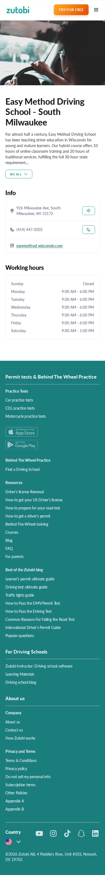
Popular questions (19, 635)
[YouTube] (39, 833)
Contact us (14, 729)
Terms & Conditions (21, 760)
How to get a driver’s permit (27, 515)
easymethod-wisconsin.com (39, 245)
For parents (14, 556)
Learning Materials (19, 674)
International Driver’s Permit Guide (33, 627)
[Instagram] (53, 833)
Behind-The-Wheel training (26, 524)
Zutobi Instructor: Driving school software (38, 665)
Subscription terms (20, 784)
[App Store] (52, 432)
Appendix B (14, 808)
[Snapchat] (81, 833)
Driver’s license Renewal (24, 491)
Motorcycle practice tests (25, 416)
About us (12, 721)
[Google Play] (52, 444)
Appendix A (14, 800)
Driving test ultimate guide (26, 586)
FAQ (8, 548)
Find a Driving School (22, 469)
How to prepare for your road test (32, 507)
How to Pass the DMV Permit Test (32, 603)
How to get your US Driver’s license (33, 499)
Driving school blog (20, 682)
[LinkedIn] (95, 833)
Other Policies (16, 792)
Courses (11, 532)
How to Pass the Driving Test (28, 611)
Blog (8, 540)
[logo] (17, 9)
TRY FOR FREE (71, 9)
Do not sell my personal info (27, 776)
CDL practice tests (20, 408)
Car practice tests (19, 399)
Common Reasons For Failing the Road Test (39, 619)
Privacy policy (16, 768)
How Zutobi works (20, 738)
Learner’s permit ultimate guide (29, 578)
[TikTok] (67, 833)
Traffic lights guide (19, 595)
